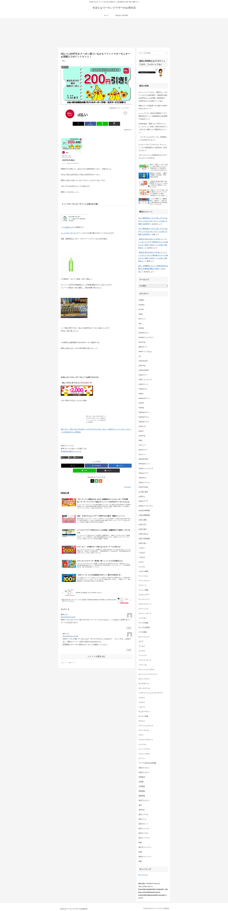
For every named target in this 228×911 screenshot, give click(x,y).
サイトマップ (143, 875)
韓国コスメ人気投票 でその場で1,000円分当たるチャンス (153, 107)
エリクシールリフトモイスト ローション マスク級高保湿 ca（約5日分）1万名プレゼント (153, 147)
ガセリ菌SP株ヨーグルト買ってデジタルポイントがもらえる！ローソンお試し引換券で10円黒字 (153, 221)
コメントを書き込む (96, 656)
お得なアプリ (79, 457)
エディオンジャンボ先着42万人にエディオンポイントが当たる (153, 156)
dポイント (65, 457)
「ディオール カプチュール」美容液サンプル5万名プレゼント (153, 138)
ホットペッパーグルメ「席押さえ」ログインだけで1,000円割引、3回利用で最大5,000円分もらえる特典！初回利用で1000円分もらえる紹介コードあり (153, 96)
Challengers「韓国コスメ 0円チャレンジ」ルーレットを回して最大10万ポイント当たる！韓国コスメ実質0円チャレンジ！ (153, 128)
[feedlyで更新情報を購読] (96, 481)
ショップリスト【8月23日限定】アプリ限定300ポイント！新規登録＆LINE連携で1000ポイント (153, 116)
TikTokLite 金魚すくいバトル (71, 451)
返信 (129, 628)
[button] (114, 124)
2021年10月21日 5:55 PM (68, 617)
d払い (72, 457)
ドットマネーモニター (69, 233)
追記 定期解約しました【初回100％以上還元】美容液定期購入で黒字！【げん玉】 (153, 269)
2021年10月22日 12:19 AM (70, 636)
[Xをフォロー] (92, 481)
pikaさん (69, 227)
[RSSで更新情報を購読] (100, 481)
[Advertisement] (111, 32)
